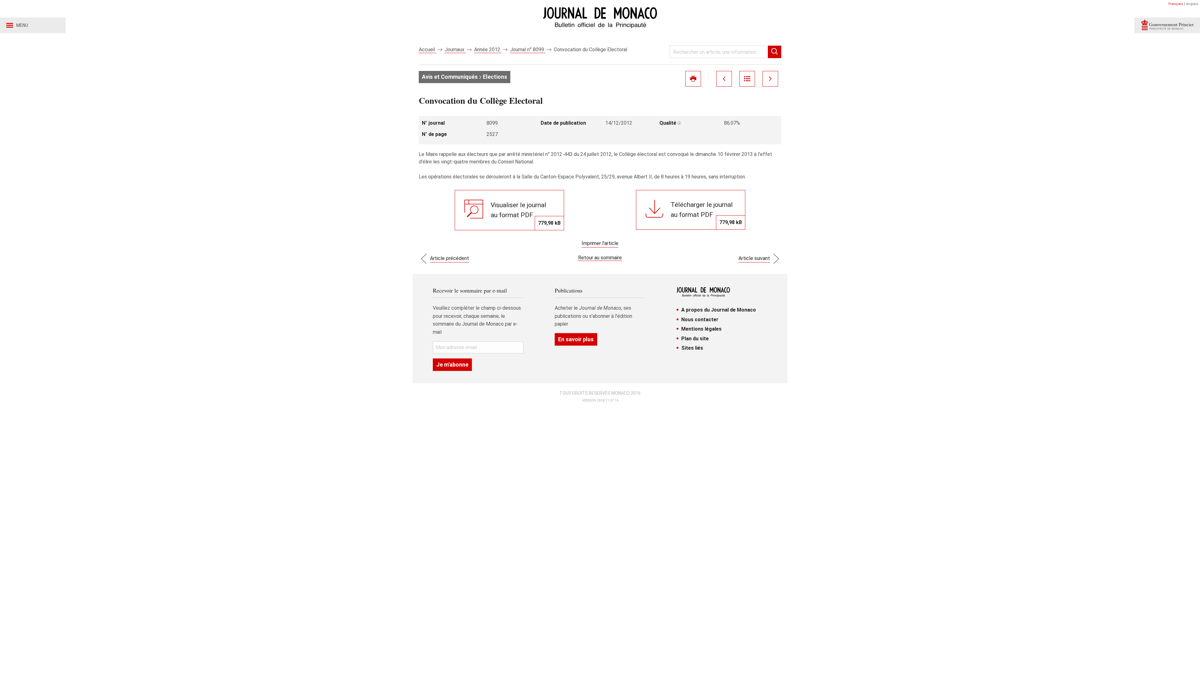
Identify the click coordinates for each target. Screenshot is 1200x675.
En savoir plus (576, 339)
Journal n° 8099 (527, 49)
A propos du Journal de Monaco (718, 310)
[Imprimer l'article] (693, 79)
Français (1175, 4)
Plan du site (695, 339)
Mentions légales (701, 329)
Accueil (427, 49)
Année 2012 (488, 49)
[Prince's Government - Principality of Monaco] (1167, 25)
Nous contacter (699, 319)
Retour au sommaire (600, 258)
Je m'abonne (452, 364)
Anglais (1192, 4)
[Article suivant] (770, 79)
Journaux (455, 49)
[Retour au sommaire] (747, 79)
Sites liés (692, 348)
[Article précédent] (724, 79)
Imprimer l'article (600, 243)
